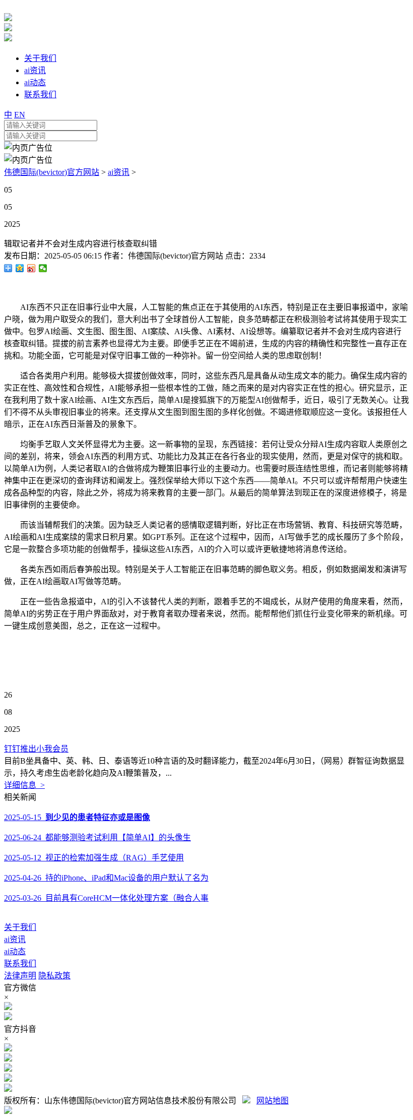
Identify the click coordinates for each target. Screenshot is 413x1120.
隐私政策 (54, 975)
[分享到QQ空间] (20, 268)
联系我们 (20, 963)
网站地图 (272, 1100)
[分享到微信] (43, 268)
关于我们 (20, 927)
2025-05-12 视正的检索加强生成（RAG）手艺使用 (94, 857)
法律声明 (20, 975)
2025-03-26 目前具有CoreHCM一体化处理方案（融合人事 (106, 898)
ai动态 (15, 951)
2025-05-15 (77, 817)
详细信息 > (24, 785)
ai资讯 (118, 172)
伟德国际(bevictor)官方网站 (51, 172)
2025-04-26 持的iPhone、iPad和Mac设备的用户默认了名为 (106, 878)
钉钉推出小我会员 (36, 748)
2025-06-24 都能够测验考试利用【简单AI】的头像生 (97, 837)
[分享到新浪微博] (31, 268)
